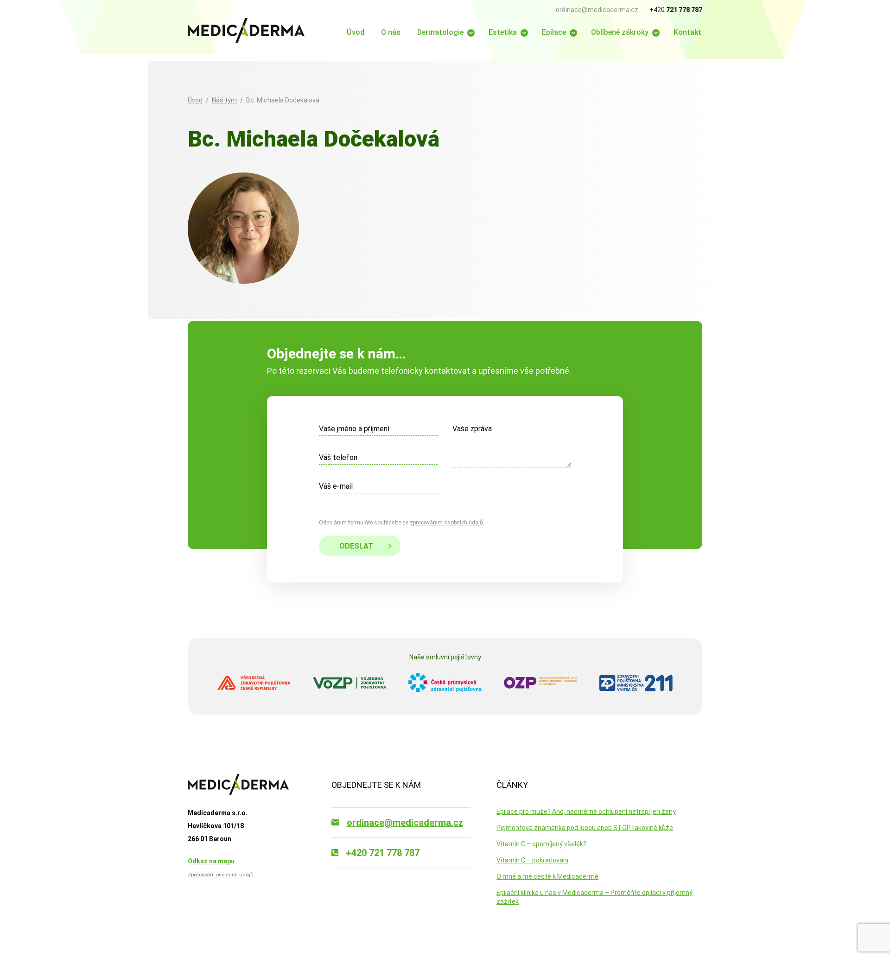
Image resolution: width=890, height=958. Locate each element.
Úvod (355, 32)
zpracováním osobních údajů (446, 522)
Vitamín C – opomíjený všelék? (541, 844)
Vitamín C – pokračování (532, 860)
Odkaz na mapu (211, 861)
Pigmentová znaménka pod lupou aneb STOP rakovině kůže (584, 827)
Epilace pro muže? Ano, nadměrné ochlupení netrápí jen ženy (586, 811)
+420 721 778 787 (383, 852)
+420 (675, 9)
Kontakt (687, 32)
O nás (390, 32)
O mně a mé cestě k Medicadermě (547, 876)
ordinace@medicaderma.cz (597, 9)
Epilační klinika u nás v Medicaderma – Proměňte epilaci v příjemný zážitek (594, 897)
